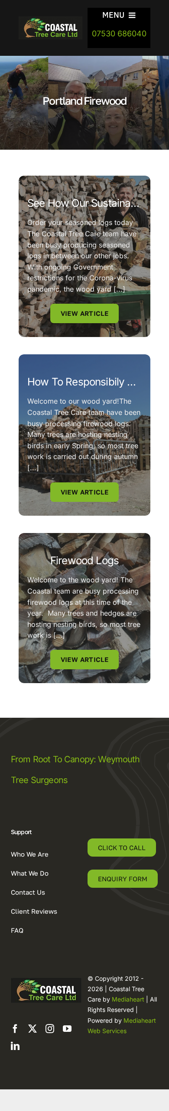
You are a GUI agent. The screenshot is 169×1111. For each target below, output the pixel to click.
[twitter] (32, 1028)
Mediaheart (128, 999)
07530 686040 (119, 33)
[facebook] (15, 1028)
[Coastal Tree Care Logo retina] (50, 20)
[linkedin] (15, 1046)
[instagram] (50, 1028)
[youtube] (67, 1028)
